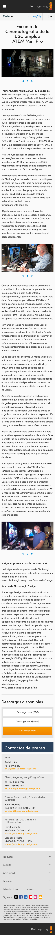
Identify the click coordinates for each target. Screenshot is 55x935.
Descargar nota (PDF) (27, 712)
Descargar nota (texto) (27, 721)
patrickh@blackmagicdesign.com (22, 811)
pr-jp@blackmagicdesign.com (20, 769)
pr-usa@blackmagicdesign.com (21, 833)
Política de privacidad (30, 919)
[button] (23, 81)
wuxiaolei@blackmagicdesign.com (22, 788)
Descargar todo (27, 730)
